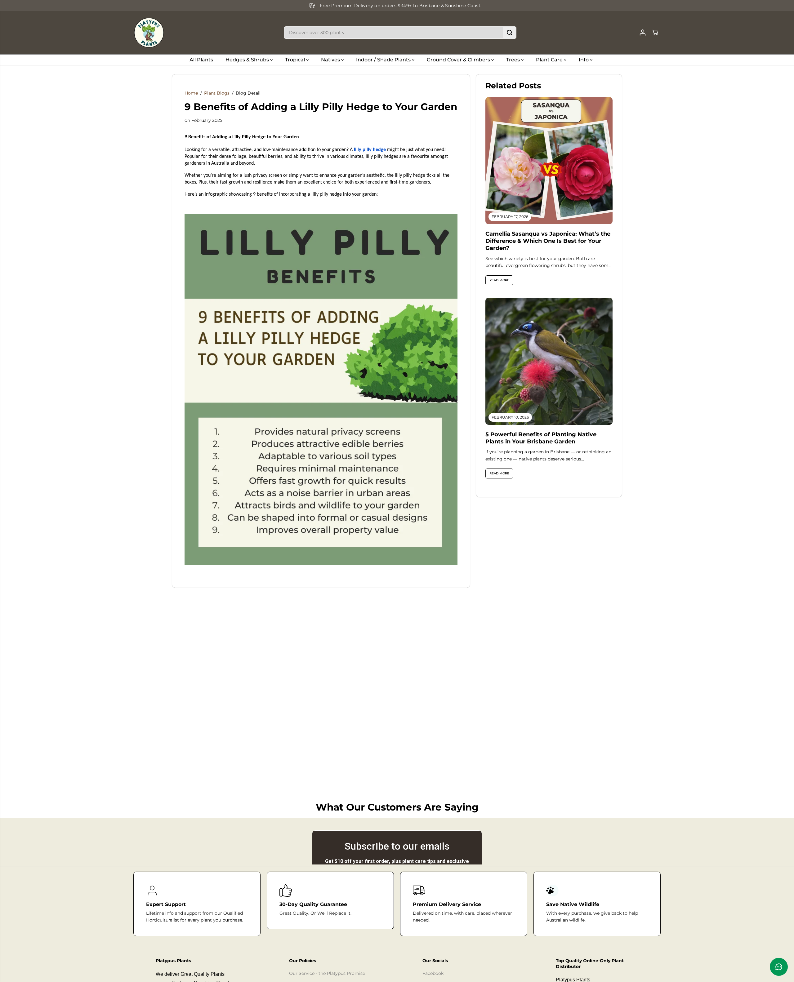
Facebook (433, 973)
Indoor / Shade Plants (384, 60)
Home (191, 93)
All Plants (201, 60)
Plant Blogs (217, 93)
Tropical (295, 60)
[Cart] (655, 32)
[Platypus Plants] (148, 32)
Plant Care (550, 60)
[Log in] (642, 32)
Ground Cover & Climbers (459, 60)
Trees (513, 60)
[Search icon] (509, 32)
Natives (331, 60)
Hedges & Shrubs (247, 60)
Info (584, 60)
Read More (499, 280)
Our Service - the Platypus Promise (327, 973)
